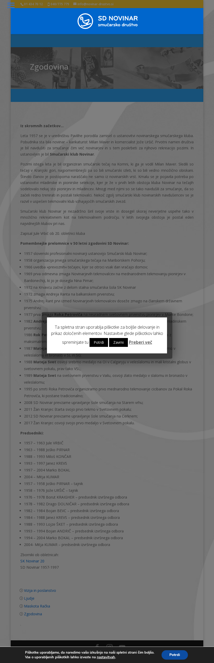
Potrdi (174, 654)
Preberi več (140, 342)
